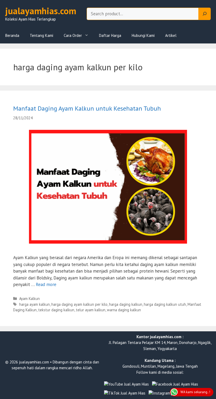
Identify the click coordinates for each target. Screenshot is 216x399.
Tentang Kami (41, 35)
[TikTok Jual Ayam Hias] (124, 393)
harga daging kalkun (125, 304)
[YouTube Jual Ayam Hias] (126, 384)
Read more (46, 284)
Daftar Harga (110, 35)
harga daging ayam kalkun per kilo (79, 304)
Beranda (12, 35)
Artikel (170, 35)
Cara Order (73, 35)
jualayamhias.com (40, 11)
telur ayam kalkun (90, 309)
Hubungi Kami (143, 35)
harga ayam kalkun (34, 304)
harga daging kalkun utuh (165, 304)
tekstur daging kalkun (56, 309)
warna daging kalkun (124, 309)
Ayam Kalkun (29, 298)
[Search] (205, 14)
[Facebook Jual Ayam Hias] (175, 384)
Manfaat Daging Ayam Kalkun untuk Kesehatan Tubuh (87, 108)
